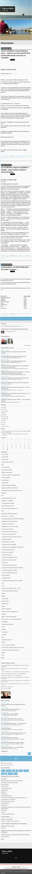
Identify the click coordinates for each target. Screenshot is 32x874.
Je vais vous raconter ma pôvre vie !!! (10, 508)
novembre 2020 (4, 411)
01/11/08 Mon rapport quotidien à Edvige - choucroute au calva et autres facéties (15, 169)
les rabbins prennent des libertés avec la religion (12, 580)
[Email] (16, 758)
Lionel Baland (23, 673)
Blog (3, 464)
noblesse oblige (5, 598)
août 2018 (3, 420)
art (6, 773)
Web (3, 655)
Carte (2, 657)
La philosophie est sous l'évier (8, 541)
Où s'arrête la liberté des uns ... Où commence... (14, 723)
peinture (3, 606)
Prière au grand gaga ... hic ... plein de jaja (12, 747)
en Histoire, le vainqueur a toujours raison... (16, 351)
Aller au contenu (4, 1)
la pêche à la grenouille (6, 539)
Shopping (4, 629)
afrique (15, 773)
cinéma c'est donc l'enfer (7, 472)
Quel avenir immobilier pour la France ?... (12, 718)
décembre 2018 (4, 416)
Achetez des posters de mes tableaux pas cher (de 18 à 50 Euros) (15, 834)
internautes (24, 157)
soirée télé (4, 634)
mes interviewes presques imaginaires (10, 590)
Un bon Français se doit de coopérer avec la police (12, 647)
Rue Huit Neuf (4, 810)
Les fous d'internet (6, 575)
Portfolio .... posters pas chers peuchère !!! (10, 821)
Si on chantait (4, 632)
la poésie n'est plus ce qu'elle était (9, 544)
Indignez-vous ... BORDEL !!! (8, 500)
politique (10, 773)
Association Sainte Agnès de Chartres (21, 671)
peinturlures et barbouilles (6, 819)
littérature (26, 770)
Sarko (2, 773)
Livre (3, 583)
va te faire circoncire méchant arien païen (10, 650)
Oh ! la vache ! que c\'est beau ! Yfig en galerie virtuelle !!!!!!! (14, 797)
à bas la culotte (5, 457)
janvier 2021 (4, 409)
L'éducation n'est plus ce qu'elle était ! (10, 521)
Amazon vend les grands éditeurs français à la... (14, 733)
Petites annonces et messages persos (10, 611)
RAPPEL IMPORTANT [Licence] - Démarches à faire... (12, 680)
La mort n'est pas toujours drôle (8, 534)
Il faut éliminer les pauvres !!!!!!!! (9, 498)
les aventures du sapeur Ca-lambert (9, 570)
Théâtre (3, 642)
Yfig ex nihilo (7, 8)
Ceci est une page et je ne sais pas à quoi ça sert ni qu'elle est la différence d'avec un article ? (16, 432)
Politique (4, 614)
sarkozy (21, 770)
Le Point (3, 812)
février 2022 (3, 407)
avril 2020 (3, 413)
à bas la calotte (5, 454)
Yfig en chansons (4, 786)
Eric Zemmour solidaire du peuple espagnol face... (11, 677)
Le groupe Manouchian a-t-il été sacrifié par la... (11, 665)
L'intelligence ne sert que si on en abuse (10, 526)
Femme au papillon (5, 836)
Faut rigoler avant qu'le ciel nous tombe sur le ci (12, 490)
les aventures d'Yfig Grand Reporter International (12, 567)
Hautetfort (18, 866)
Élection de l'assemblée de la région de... (9, 673)
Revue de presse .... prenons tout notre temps (11, 619)
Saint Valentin (5, 621)
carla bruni (9, 770)
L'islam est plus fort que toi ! (8, 529)
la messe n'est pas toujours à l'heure (9, 531)
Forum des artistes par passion (7, 801)
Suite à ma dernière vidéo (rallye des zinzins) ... (13, 704)
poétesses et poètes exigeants (7, 814)
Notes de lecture (5, 601)
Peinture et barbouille (6, 608)
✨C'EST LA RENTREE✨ (6, 671)
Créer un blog (14, 866)
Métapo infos (19, 675)
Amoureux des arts (5, 803)
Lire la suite (22, 326)
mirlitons (3, 593)
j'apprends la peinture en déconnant (9, 513)
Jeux (3, 511)
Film (2, 495)
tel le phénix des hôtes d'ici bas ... (10, 737)
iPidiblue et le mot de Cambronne (9, 365)
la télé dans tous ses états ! (7, 552)
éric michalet (8, 688)
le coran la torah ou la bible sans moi (9, 557)
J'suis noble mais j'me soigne (8, 503)
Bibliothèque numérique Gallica (8, 826)
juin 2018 (3, 422)
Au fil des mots (4, 805)
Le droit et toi (5, 562)
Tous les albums (27, 345)
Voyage (3, 652)
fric (16, 770)
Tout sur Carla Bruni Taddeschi (8, 645)
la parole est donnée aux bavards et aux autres (12, 536)
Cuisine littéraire (5, 480)
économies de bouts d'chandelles (9, 485)
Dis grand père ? (5, 482)
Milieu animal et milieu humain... (8, 675)
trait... (2, 688)
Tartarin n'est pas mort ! (7, 639)
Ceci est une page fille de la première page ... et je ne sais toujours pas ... (15, 434)
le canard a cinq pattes (6, 554)
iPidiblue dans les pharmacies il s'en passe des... (13, 371)
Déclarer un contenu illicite (5, 869)
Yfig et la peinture (5, 784)
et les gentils (19, 157)
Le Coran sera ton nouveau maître (9, 560)
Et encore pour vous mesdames (8, 683)
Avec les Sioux (4, 686)
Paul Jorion (3, 827)
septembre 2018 (4, 418)
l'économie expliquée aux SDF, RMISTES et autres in (13, 518)
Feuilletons (4, 493)
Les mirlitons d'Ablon (6, 578)
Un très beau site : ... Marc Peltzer (8, 799)
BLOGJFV (11, 686)
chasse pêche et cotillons (7, 469)
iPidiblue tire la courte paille (8, 393)
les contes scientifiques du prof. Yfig (9, 572)
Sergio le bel (3, 778)
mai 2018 (3, 424)
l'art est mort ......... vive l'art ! (8, 516)
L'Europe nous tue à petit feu (8, 523)
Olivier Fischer (4, 793)
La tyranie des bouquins (6, 788)
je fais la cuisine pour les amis (8, 505)
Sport (3, 637)
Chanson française (6, 467)
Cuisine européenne (6, 477)
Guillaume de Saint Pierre (6, 795)
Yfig (2, 351)
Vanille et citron (4, 790)
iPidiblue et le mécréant (7, 387)
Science (3, 626)
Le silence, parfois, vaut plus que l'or (9, 565)
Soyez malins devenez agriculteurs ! (10, 709)
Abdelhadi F (3, 792)
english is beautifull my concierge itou (10, 487)
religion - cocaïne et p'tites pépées (9, 616)
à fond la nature (5, 459)
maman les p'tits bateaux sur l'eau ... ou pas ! (11, 588)
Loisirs (3, 585)
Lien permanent (5, 155)
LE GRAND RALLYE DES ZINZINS (9, 714)
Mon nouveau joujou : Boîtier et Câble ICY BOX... (11, 668)
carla (14, 770)
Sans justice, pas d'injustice (7, 624)
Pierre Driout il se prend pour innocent (9, 782)
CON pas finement (6, 728)
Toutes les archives (5, 426)
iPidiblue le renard (5, 399)
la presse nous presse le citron (8, 549)
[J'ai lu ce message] (30, 870)
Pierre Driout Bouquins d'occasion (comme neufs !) (12, 780)
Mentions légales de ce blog (13, 869)
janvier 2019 (4, 414)
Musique (3, 596)
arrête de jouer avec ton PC (8, 462)
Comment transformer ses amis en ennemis (11, 475)
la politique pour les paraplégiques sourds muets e (12, 547)
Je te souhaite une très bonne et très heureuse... (17, 378)
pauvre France (5, 603)
